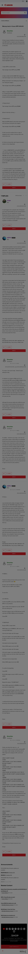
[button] (26, 2)
